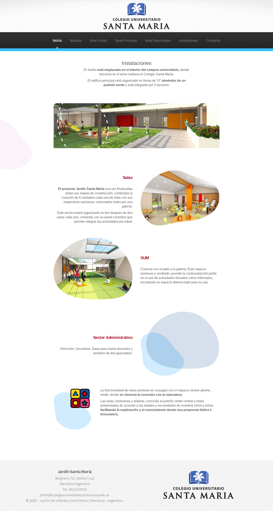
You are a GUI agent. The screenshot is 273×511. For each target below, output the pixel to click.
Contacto (213, 40)
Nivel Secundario (158, 40)
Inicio (57, 40)
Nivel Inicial (98, 40)
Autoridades (188, 40)
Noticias (76, 40)
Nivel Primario (126, 40)
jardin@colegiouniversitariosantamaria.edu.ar (74, 495)
